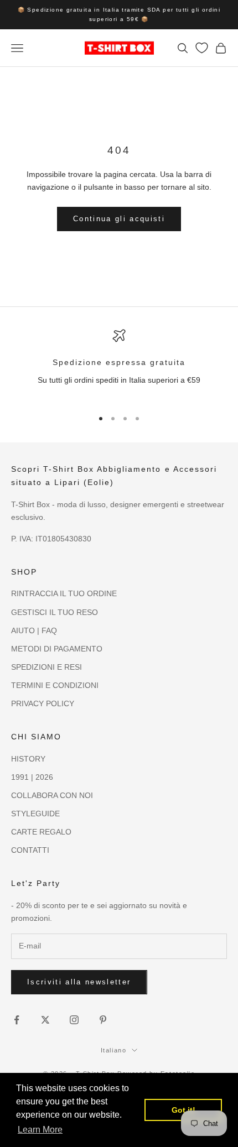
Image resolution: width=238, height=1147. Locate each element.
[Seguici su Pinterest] (102, 1019)
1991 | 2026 (32, 777)
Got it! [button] (183, 1110)
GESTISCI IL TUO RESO (54, 612)
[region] (119, 364)
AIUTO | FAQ (34, 630)
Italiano (113, 1050)
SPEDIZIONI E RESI (46, 667)
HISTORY (28, 758)
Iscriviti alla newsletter (79, 982)
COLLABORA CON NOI (52, 795)
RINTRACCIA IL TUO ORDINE (64, 593)
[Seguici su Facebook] (16, 1019)
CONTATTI (30, 850)
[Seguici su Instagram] (74, 1019)
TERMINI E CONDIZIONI (55, 685)
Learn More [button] (40, 1129)
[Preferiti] (202, 48)
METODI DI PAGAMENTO (56, 648)
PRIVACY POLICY (42, 703)
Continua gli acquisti (119, 219)
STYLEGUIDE (35, 813)
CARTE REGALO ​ (42, 831)
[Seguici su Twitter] (45, 1019)
